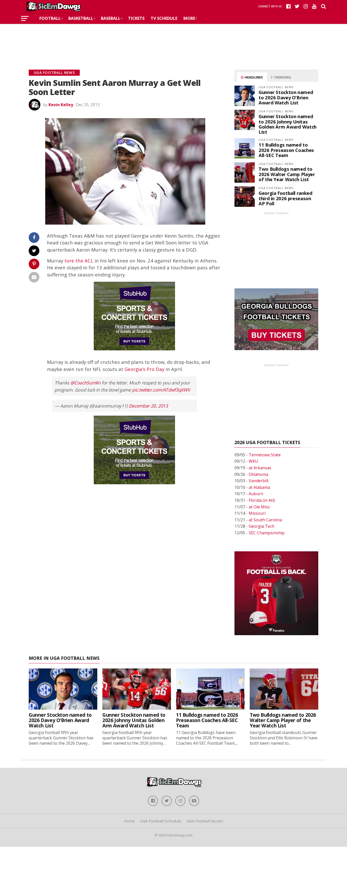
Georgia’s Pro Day (144, 369)
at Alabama (259, 487)
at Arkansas (260, 468)
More (189, 18)
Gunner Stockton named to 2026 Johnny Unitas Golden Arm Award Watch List (288, 124)
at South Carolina (265, 520)
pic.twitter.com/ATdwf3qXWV (161, 390)
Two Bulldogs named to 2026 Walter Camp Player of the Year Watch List (287, 174)
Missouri (257, 513)
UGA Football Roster (205, 820)
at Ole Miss (259, 507)
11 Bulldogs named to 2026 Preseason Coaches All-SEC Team (286, 150)
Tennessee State (265, 455)
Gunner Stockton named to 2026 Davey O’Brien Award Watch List (286, 97)
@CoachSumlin (85, 383)
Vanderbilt (259, 480)
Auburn (256, 493)
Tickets (136, 18)
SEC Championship (267, 533)
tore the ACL (79, 260)
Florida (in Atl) (262, 500)
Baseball (110, 18)
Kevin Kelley (61, 104)
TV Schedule (164, 18)
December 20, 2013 (148, 406)
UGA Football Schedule (160, 820)
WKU (253, 461)
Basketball (80, 18)
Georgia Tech (261, 526)
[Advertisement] (173, 39)
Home (129, 820)
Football (50, 18)
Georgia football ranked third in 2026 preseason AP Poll (285, 198)
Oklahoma (258, 474)
